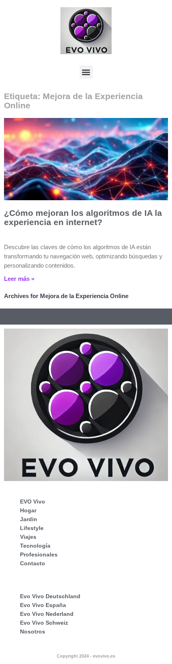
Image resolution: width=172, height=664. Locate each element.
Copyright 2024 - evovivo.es (86, 656)
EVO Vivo (32, 501)
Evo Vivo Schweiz (44, 622)
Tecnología (35, 545)
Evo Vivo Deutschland (50, 596)
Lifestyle (32, 528)
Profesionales (39, 554)
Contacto (32, 563)
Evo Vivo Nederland (47, 614)
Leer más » (19, 278)
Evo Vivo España (43, 605)
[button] (86, 72)
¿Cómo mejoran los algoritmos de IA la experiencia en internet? (83, 217)
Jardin (28, 519)
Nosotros (32, 631)
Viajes (28, 537)
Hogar (28, 510)
